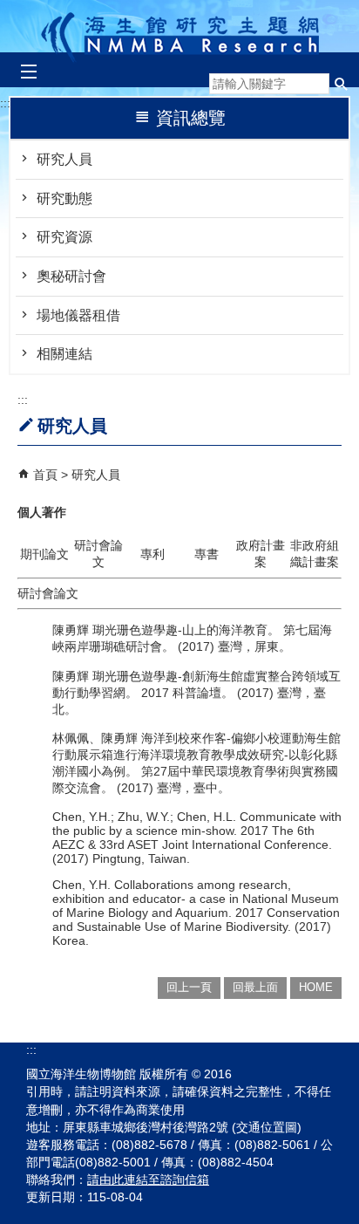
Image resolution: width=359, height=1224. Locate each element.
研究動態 (64, 198)
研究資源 (64, 236)
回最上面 (255, 987)
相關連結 (64, 353)
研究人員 (64, 159)
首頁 (45, 475)
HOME (316, 987)
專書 (206, 554)
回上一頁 (189, 987)
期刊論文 (44, 554)
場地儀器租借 (78, 315)
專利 (152, 554)
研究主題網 (180, 32)
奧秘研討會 (71, 276)
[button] (341, 83)
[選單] (28, 72)
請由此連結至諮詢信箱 (148, 1179)
